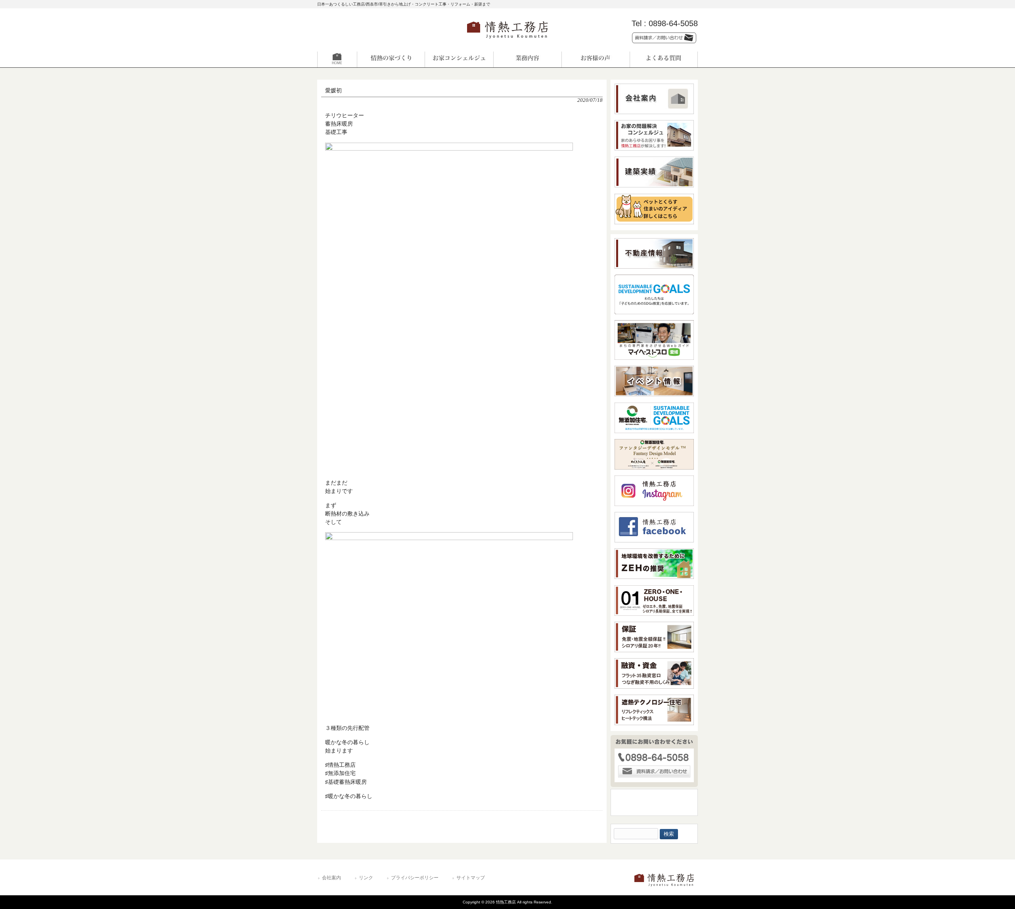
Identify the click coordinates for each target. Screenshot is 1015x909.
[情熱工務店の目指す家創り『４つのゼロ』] (391, 59)
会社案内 (331, 877)
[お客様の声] (595, 59)
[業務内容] (527, 59)
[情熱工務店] (507, 41)
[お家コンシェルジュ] (459, 59)
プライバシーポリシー (415, 877)
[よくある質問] (664, 59)
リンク (366, 877)
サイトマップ (470, 877)
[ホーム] (351, 59)
